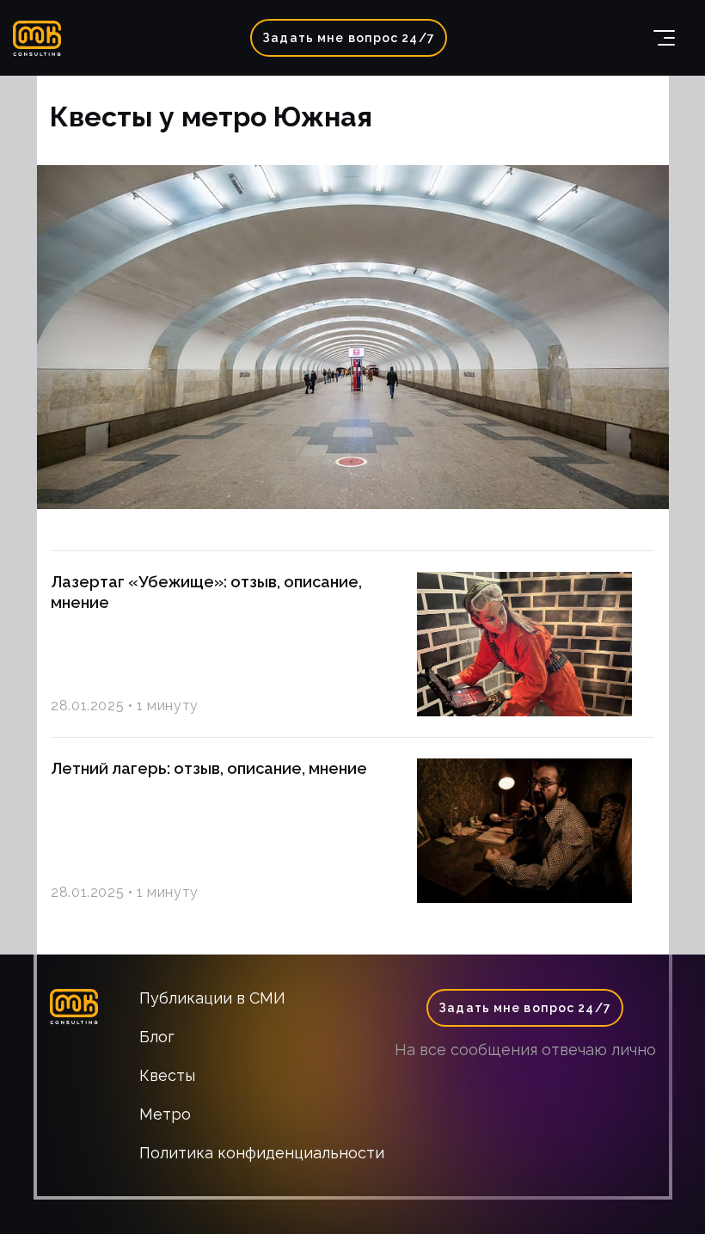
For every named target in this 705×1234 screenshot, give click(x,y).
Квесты (167, 1075)
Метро (165, 1114)
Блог (157, 1037)
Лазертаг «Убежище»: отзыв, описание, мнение (206, 592)
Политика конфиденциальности (261, 1153)
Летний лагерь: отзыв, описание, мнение (209, 768)
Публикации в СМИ (212, 998)
